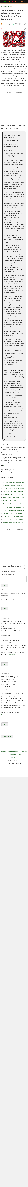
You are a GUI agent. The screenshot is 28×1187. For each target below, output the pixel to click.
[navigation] (25, 24)
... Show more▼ (12, 654)
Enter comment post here (7, 574)
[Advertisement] (14, 107)
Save (4, 465)
